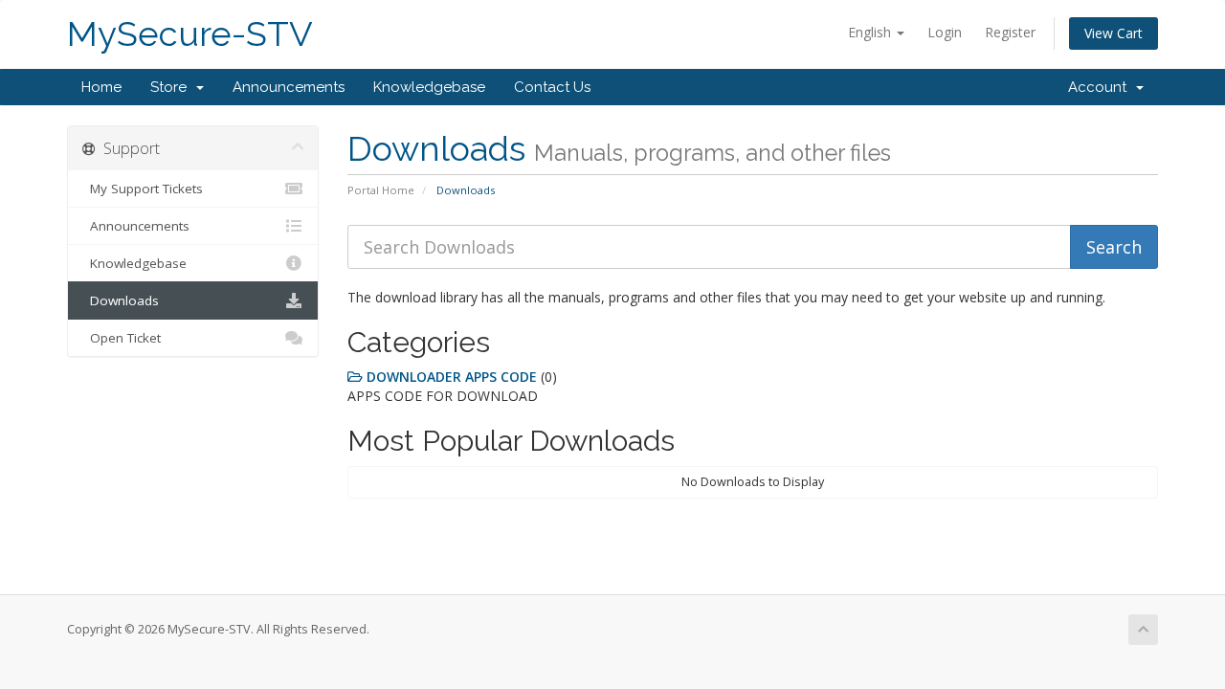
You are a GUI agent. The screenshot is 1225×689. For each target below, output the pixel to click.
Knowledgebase (429, 87)
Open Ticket (121, 337)
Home (101, 87)
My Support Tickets (142, 188)
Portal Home (380, 190)
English (871, 32)
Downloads (120, 300)
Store (172, 87)
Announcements (289, 87)
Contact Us (552, 87)
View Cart (1113, 33)
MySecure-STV (190, 34)
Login (944, 32)
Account (1101, 87)
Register (1010, 32)
